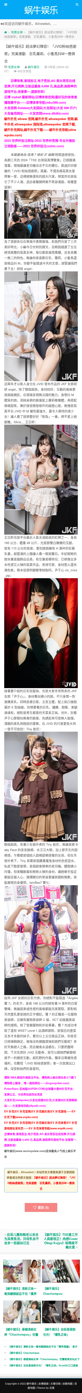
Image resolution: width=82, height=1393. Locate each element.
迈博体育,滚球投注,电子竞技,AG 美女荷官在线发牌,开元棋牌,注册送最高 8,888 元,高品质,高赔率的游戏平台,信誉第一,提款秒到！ (40, 86)
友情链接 (43, 1383)
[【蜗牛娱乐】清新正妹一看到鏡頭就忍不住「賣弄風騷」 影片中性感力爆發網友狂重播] (22, 1271)
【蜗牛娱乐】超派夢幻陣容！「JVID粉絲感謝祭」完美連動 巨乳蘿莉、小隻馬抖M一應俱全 (40, 53)
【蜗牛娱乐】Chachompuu (23, 1353)
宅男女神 (17, 32)
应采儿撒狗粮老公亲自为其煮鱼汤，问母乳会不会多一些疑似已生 (21, 1238)
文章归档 (55, 1383)
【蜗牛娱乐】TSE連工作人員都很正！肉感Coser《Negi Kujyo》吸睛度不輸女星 (60, 1240)
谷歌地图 (67, 1383)
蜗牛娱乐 (34, 67)
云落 (51, 1388)
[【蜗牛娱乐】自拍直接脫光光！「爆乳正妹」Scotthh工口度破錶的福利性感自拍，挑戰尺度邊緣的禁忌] (61, 1311)
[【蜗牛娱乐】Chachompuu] (61, 1271)
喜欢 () (43, 1207)
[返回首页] (5, 32)
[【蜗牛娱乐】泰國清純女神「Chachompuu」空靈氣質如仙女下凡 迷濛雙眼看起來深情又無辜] (22, 1311)
